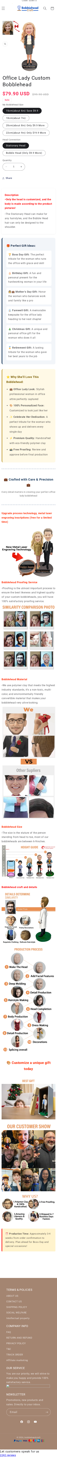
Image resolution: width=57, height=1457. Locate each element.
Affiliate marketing (17, 1360)
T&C (8, 1349)
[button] (44, 8)
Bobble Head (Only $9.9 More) (24, 153)
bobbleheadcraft (32, 1437)
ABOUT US (12, 1296)
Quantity (7, 160)
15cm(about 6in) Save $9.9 (22, 110)
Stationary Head (15, 145)
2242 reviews (8, 1455)
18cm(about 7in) (16, 118)
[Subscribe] (47, 1412)
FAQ (8, 1332)
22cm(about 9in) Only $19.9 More (26, 132)
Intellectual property (17, 1318)
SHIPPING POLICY (16, 1307)
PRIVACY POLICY (16, 1343)
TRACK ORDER (14, 1354)
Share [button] (9, 178)
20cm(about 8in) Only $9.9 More (25, 125)
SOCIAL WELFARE (16, 1312)
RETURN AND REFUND (19, 1337)
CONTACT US (14, 1301)
